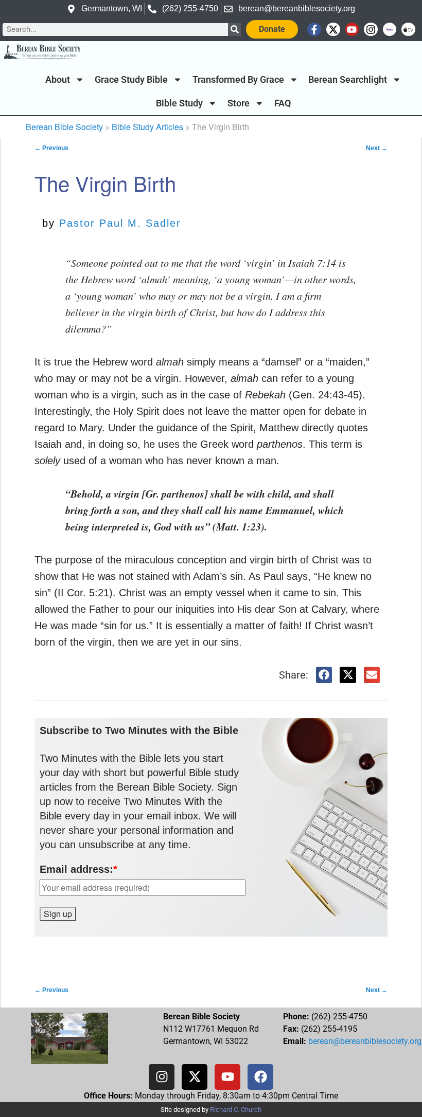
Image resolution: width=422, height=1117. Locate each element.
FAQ (282, 103)
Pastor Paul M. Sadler (120, 223)
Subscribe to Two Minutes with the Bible (139, 730)
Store (238, 103)
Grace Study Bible (131, 80)
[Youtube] (352, 29)
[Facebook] (260, 1077)
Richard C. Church (235, 1109)
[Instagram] (371, 29)
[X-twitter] (333, 29)
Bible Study (179, 103)
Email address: (78, 869)
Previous (51, 148)
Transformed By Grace (238, 80)
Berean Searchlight (347, 80)
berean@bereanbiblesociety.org (364, 1041)
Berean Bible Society (64, 127)
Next (377, 148)
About (57, 80)
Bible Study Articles (147, 127)
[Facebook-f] (314, 29)
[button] (324, 675)
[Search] (234, 29)
